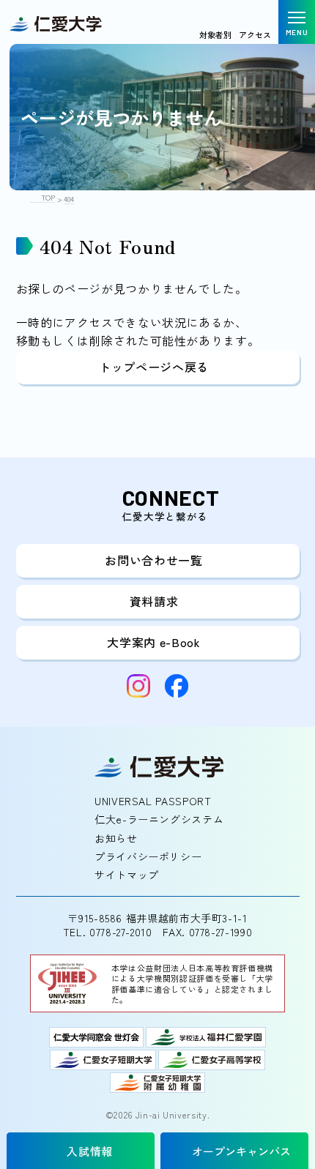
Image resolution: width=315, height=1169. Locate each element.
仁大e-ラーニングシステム (158, 819)
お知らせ (116, 838)
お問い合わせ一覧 (153, 560)
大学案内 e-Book (153, 642)
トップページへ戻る (154, 367)
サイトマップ (126, 874)
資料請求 (154, 601)
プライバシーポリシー (147, 856)
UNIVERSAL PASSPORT (153, 800)
